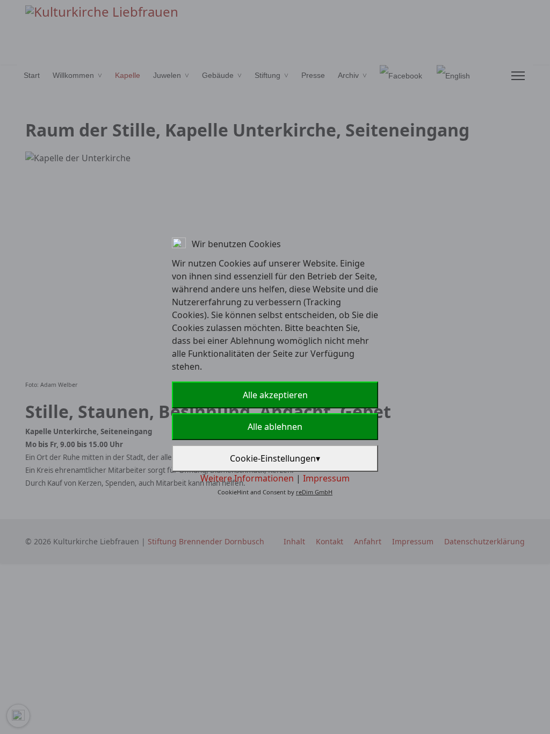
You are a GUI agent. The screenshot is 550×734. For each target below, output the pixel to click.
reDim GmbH (314, 492)
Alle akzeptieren (275, 395)
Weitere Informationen (247, 478)
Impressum (326, 478)
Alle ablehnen (275, 427)
